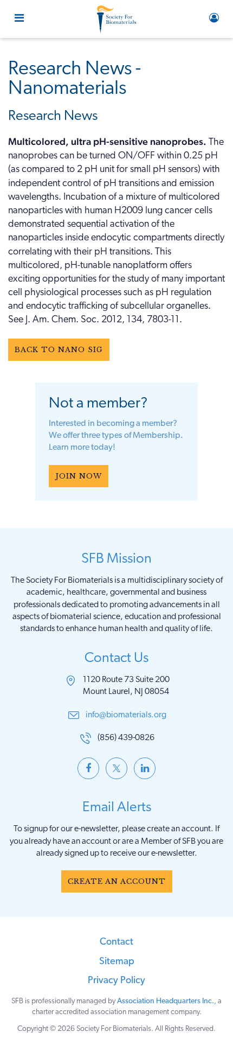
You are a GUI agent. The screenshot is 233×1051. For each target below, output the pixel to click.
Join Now (78, 476)
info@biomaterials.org (126, 715)
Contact (116, 942)
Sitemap (116, 962)
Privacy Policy (116, 981)
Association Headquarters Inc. (165, 1001)
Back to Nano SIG (59, 349)
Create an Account (117, 881)
